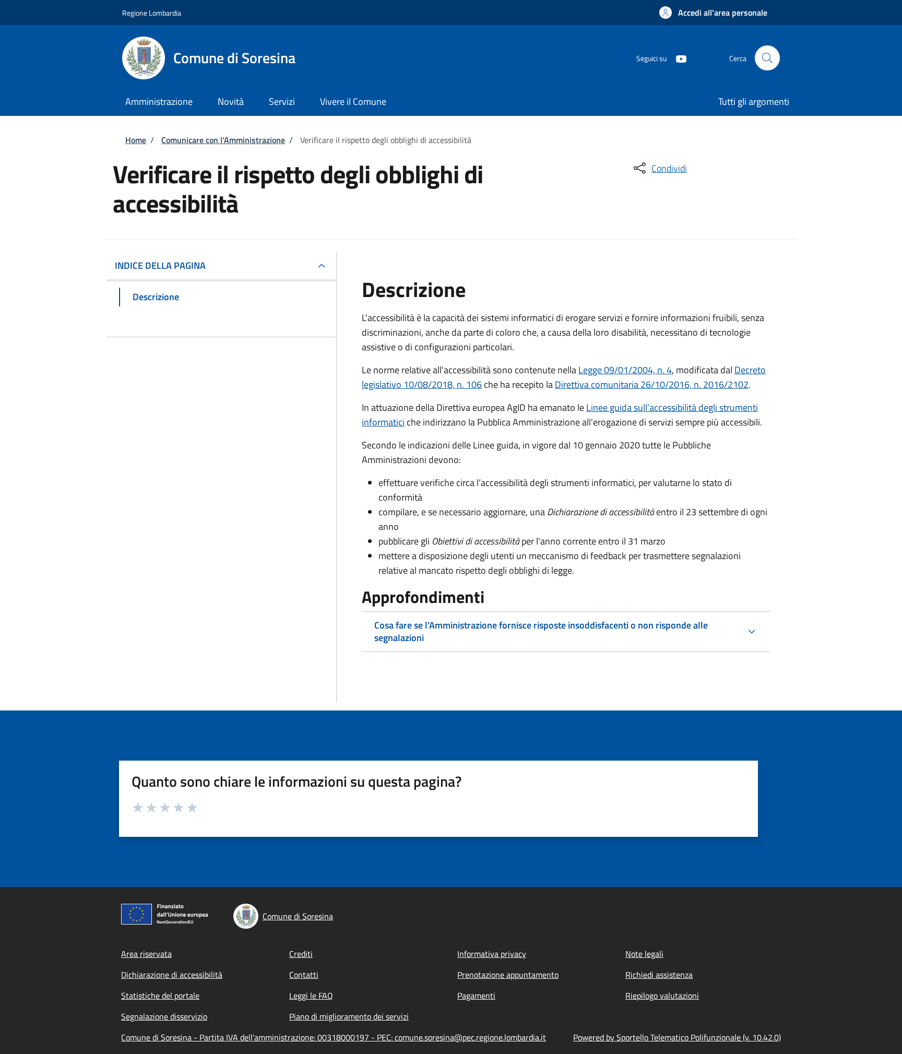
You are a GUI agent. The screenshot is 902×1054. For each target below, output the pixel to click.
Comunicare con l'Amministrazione (223, 140)
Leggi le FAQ (311, 995)
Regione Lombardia (151, 12)
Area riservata (146, 954)
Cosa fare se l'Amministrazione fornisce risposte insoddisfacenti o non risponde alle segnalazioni (541, 631)
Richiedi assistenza (659, 974)
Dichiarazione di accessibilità (171, 974)
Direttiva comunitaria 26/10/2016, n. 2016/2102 (652, 384)
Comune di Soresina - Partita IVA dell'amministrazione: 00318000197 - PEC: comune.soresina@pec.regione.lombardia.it (333, 1037)
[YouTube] (677, 58)
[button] (713, 12)
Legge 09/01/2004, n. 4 (625, 370)
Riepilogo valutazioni (662, 995)
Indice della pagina (160, 265)
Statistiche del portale (160, 995)
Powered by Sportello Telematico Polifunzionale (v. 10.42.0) (677, 1037)
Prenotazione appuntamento (508, 974)
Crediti (301, 954)
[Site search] (767, 57)
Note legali (644, 954)
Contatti (303, 974)
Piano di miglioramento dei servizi (349, 1016)
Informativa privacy (491, 954)
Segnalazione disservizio (164, 1016)
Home (135, 140)
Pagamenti (476, 995)
